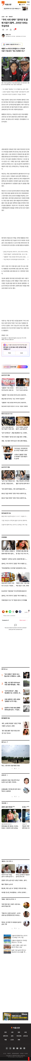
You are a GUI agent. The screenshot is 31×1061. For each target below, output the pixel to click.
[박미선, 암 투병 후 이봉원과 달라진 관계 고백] (26, 923)
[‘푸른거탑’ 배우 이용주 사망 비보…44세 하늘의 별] (26, 905)
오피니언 (4, 775)
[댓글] (14, 29)
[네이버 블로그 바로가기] (24, 1048)
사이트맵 (21, 1053)
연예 (19, 1040)
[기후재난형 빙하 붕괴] (26, 790)
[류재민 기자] (3, 36)
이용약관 (9, 1053)
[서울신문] (6, 3)
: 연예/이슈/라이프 (8, 899)
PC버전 (26, 1053)
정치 (5, 1032)
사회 (12, 1032)
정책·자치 (5, 1036)
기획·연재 (4, 803)
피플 (5, 1040)
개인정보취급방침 (15, 1053)
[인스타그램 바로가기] (17, 1048)
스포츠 (3, 16)
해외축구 (11, 16)
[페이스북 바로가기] (6, 1048)
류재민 (7, 34)
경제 (19, 1032)
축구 (7, 16)
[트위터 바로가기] (10, 1048)
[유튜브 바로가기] (13, 1048)
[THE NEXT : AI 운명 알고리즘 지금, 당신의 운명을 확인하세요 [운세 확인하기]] (16, 367)
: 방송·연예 (6, 861)
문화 (12, 1036)
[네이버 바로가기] (20, 1048)
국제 (25, 1032)
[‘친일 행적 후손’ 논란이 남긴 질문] (26, 781)
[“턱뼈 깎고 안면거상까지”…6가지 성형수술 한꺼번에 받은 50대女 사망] (26, 914)
